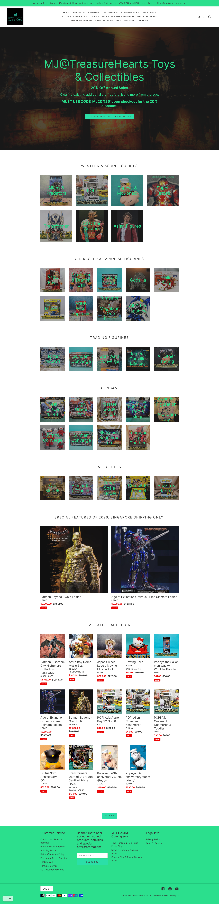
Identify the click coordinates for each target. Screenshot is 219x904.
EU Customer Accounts (52, 869)
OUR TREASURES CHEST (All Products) (109, 116)
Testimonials (46, 862)
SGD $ (46, 889)
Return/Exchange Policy (52, 854)
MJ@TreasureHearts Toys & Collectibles (144, 895)
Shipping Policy (48, 850)
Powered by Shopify (170, 895)
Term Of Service (154, 843)
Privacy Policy (153, 839)
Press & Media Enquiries (52, 846)
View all (109, 815)
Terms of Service (49, 866)
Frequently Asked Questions (54, 858)
